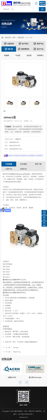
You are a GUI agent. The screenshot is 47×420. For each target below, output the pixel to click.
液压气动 (40, 44)
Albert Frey (17, 352)
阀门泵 (10, 49)
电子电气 (25, 44)
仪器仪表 (10, 44)
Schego (15, 347)
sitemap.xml (23, 417)
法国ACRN (12, 377)
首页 (13, 37)
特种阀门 (40, 55)
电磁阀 (6, 55)
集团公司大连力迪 (42, 3)
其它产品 (40, 49)
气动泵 (17, 55)
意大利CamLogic (35, 377)
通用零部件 (25, 49)
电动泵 (29, 55)
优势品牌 (21, 37)
